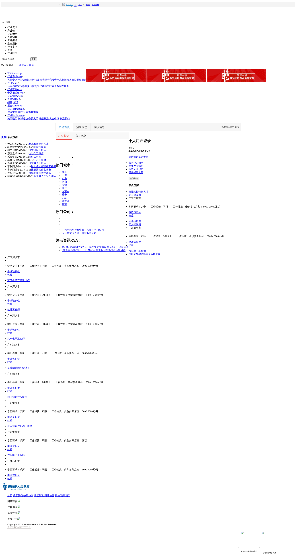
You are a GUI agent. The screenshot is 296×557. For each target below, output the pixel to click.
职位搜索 (64, 135)
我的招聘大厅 (136, 172)
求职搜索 (80, 135)
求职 (15, 102)
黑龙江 (65, 201)
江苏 (64, 204)
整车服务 (64, 86)
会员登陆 (134, 178)
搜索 (34, 59)
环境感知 (12, 86)
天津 (64, 185)
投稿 (57, 495)
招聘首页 (64, 127)
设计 (26, 65)
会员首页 (143, 157)
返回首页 (69, 5)
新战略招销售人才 (38, 143)
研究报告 (52, 79)
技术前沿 (71, 79)
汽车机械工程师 (37, 150)
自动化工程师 (36, 153)
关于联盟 (12, 118)
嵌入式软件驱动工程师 (43, 166)
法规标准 (44, 118)
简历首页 (133, 157)
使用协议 (28, 495)
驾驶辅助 (42, 86)
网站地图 (49, 495)
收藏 (131, 215)
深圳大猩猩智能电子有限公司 (145, 254)
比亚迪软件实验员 (41, 169)
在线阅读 (23, 112)
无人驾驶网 (135, 195)
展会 (14, 105)
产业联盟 (15, 115)
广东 (64, 178)
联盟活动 (23, 118)
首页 (15, 73)
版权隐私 (39, 495)
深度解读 (32, 79)
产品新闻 (62, 79)
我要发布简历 (136, 166)
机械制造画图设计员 (40, 173)
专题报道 (15, 92)
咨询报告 (12, 112)
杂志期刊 (15, 109)
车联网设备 (53, 86)
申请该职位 (135, 212)
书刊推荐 (33, 112)
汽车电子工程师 (37, 163)
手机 (76, 6)
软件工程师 (35, 156)
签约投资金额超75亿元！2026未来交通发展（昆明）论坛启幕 (95, 247)
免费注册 (95, 5)
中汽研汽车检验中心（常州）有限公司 (83, 229)
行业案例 (14, 89)
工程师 (20, 65)
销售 (31, 65)
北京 (64, 172)
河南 (64, 181)
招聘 (9, 102)
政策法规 (42, 79)
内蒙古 (65, 191)
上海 (64, 175)
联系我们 (65, 118)
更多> (4, 137)
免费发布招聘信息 (230, 127)
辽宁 (64, 194)
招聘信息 (81, 127)
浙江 (64, 188)
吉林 (64, 198)
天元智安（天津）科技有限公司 (79, 233)
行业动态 (22, 79)
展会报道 (81, 79)
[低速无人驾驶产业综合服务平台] (16, 490)
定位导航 (22, 86)
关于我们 (18, 495)
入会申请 (54, 118)
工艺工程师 (40, 160)
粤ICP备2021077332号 (19, 527)
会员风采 (33, 118)
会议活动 (14, 96)
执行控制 (32, 86)
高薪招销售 (40, 147)
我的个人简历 (136, 162)
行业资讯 (14, 76)
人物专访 (12, 79)
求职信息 (99, 127)
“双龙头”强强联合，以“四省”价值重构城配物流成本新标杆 (93, 250)
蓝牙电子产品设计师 (45, 176)
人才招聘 (13, 99)
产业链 (12, 83)
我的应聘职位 (136, 169)
